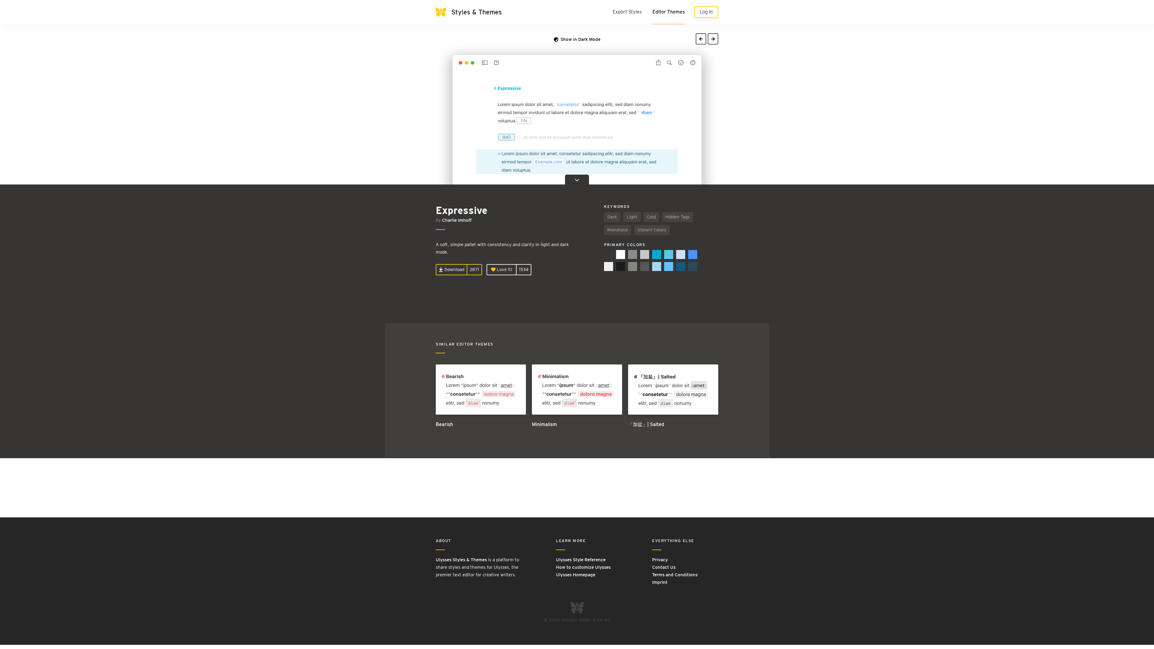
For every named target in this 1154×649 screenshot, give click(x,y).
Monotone (617, 230)
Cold (651, 217)
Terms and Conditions (675, 574)
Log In (706, 12)
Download (453, 269)
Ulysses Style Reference (581, 559)
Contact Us (664, 567)
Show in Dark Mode (579, 39)
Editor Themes (668, 12)
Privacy (660, 559)
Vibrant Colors (651, 230)
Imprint (659, 582)
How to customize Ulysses (583, 567)
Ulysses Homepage (575, 574)
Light (632, 217)
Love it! (504, 269)
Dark (612, 217)
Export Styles (627, 12)
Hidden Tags (677, 217)
